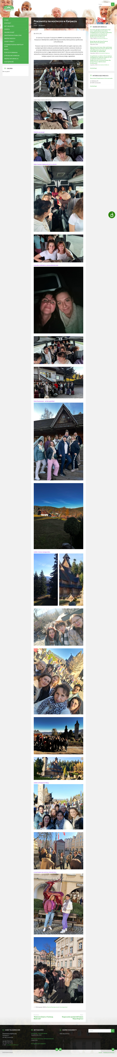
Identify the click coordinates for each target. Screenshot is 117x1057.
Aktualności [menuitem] (9, 26)
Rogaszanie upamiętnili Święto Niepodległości (72, 1018)
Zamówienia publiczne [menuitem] (12, 35)
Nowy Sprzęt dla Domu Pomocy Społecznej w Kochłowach (99, 42)
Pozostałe (93, 68)
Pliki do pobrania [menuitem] (10, 52)
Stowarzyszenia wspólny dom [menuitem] (13, 45)
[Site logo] (9, 14)
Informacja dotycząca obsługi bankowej (42, 1038)
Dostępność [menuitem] (9, 61)
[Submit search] (112, 4)
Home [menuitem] (100, 1052)
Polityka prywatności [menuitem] (108, 1052)
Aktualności (42, 25)
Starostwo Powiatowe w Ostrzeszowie (101, 78)
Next (81, 1015)
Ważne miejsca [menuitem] (9, 38)
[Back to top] (113, 1049)
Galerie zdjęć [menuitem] (9, 32)
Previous (36, 1015)
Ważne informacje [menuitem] (11, 58)
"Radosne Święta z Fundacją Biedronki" (43, 1018)
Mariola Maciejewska (52, 1007)
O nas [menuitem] (6, 20)
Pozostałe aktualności (38, 1043)
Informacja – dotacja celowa (39, 1033)
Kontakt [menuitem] (7, 23)
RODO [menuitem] (6, 49)
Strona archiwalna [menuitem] (11, 55)
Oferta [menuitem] (7, 29)
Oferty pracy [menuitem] (9, 41)
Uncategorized (63, 1007)
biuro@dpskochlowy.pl (12, 1044)
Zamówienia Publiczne (102, 38)
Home (35, 25)
